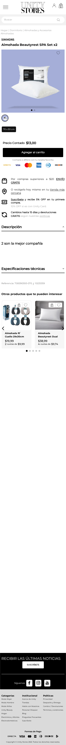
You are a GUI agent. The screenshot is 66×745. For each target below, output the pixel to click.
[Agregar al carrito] (19, 305)
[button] (9, 129)
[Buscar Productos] (59, 20)
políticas (45, 216)
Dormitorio (16, 30)
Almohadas (7, 33)
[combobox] (33, 20)
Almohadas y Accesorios (37, 30)
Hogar (4, 30)
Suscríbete (17, 199)
